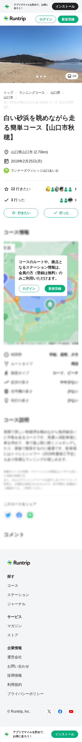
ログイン (45, 19)
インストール (65, 6)
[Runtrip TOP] (15, 19)
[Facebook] (60, 711)
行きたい (24, 213)
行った (64, 213)
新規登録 (68, 19)
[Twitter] (49, 711)
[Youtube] (71, 711)
